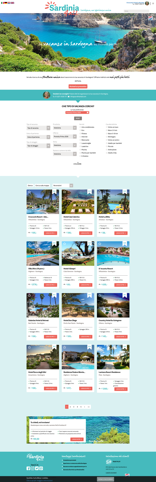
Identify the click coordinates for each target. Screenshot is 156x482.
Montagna (111, 137)
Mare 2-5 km (112, 130)
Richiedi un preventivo (78, 86)
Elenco (30, 185)
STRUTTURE (44, 19)
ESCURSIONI (55, 19)
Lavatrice (85, 146)
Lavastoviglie (86, 143)
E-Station (85, 156)
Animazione (112, 149)
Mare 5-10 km (113, 133)
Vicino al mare (113, 127)
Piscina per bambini (89, 153)
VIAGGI (35, 19)
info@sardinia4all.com (78, 96)
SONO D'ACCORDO (105, 479)
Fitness (84, 133)
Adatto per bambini (115, 143)
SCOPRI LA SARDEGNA (91, 19)
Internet (84, 137)
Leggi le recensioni (111, 472)
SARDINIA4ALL (107, 19)
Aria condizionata (88, 127)
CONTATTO (119, 19)
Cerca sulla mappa (42, 185)
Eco (83, 130)
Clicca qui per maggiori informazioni (39, 480)
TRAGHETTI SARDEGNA (71, 19)
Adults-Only (112, 153)
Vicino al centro (113, 140)
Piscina (84, 149)
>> (89, 407)
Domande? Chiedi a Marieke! (135, 3)
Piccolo (110, 146)
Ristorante (85, 140)
